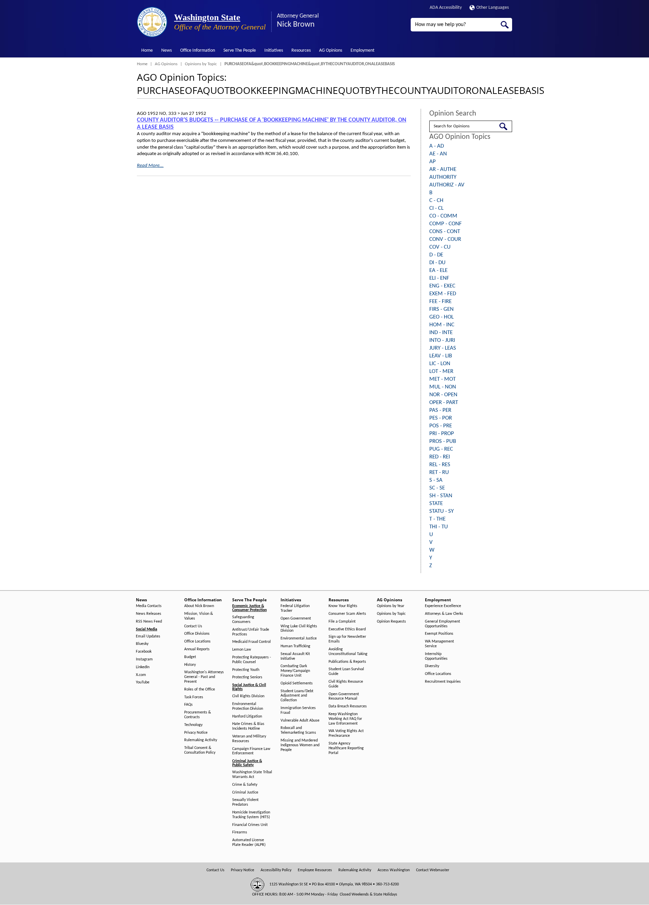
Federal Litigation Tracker (295, 608)
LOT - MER (441, 371)
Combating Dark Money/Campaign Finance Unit (295, 671)
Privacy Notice (196, 733)
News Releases (148, 614)
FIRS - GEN (441, 309)
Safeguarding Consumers (243, 619)
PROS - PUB (442, 441)
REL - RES (439, 465)
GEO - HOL (441, 317)
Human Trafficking (295, 646)
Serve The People (239, 50)
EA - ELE (438, 270)
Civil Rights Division (248, 696)
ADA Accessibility (446, 7)
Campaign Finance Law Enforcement (251, 751)
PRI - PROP (441, 433)
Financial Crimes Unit (250, 825)
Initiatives (273, 50)
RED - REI (439, 457)
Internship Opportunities (436, 656)
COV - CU (440, 247)
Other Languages (492, 7)
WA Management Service (439, 643)
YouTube (142, 682)
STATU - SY (441, 511)
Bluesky (142, 644)
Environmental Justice (299, 638)
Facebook (143, 652)
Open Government (296, 619)
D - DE (436, 255)
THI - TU (438, 527)
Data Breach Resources (348, 706)
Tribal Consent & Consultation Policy (199, 750)
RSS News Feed (149, 622)
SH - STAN (440, 496)
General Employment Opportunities (442, 624)
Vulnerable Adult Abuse (300, 721)
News (166, 50)
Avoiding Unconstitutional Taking (348, 651)
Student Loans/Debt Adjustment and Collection (297, 696)
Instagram (144, 659)
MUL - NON (442, 387)
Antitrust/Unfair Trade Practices (250, 632)
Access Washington (394, 870)
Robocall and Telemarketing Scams (298, 730)
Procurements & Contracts (197, 714)
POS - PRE (440, 426)
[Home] (152, 22)
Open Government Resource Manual (344, 696)
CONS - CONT (444, 231)
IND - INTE (441, 332)
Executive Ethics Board (347, 629)
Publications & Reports (347, 662)
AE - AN (438, 154)
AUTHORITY (442, 177)
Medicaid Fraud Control (251, 642)
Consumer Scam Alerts (347, 614)
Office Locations (197, 641)
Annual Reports (197, 649)
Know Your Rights (343, 606)
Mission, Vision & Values (198, 616)
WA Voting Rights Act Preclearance (346, 733)
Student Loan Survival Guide (346, 671)
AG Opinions (330, 50)
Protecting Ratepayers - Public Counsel (251, 659)
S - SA (435, 480)
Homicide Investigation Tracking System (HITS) (251, 814)
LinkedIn (142, 667)
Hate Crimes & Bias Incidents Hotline (248, 726)
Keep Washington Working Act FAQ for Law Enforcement (345, 719)
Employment (363, 50)
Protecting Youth (245, 670)
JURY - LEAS (442, 348)
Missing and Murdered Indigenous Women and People (300, 745)
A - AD (436, 146)
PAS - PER (440, 410)
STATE (436, 503)
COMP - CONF (445, 224)
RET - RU (439, 472)
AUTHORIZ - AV (446, 185)
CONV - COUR (445, 239)
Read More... (150, 165)
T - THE (437, 519)
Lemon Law (241, 650)
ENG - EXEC (442, 286)
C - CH (436, 200)
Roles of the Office (199, 689)
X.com (141, 675)
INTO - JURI (442, 340)
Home (147, 50)
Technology (193, 725)
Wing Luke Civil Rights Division (299, 628)
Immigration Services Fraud (298, 710)
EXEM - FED (442, 294)
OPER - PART (443, 402)
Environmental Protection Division (247, 706)
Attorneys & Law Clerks (444, 614)
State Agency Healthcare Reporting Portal (346, 748)
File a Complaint (342, 622)
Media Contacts (149, 606)
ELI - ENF (439, 278)
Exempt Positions (439, 634)
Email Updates (148, 636)
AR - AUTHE (442, 169)
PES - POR (440, 418)
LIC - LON (439, 364)
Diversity (432, 666)
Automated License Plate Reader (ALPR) (249, 842)
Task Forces (193, 697)
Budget (190, 657)
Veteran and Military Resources (249, 738)
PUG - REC (441, 449)
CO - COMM (443, 216)
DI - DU (437, 263)
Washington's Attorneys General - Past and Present (204, 677)
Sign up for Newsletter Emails (347, 639)
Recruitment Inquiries (443, 682)
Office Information (197, 50)
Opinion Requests (391, 622)
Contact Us (193, 626)
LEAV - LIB (440, 356)
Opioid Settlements (297, 683)
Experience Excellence (443, 606)
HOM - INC (441, 325)
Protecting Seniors (247, 677)
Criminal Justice (245, 792)
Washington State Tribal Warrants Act (252, 774)
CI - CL (436, 208)
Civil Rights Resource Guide (346, 684)
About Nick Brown (199, 606)
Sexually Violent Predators (245, 802)
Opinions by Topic (201, 64)
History (190, 665)
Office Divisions (197, 634)
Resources (301, 50)
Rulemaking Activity (200, 740)
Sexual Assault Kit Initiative (295, 656)
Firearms (239, 832)
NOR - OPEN (443, 395)
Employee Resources (315, 870)
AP (432, 162)
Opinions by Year (390, 606)
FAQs (188, 705)
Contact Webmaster (432, 870)
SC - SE (437, 488)
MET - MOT (442, 379)
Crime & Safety (244, 785)
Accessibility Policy (276, 870)
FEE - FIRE (440, 301)
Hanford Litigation (247, 716)
